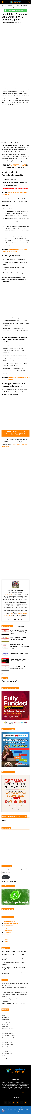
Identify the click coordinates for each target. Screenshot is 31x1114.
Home (3, 5)
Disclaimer (22, 1107)
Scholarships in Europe (10, 5)
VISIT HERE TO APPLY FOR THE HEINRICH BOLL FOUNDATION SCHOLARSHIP (15, 433)
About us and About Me (7, 1109)
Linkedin (6, 937)
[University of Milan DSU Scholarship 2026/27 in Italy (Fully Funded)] (5, 646)
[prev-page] (2, 674)
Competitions (5, 1017)
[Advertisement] (15, 39)
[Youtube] (25, 1102)
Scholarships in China (7, 1040)
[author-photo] (15, 588)
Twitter (6, 939)
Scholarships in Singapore (9, 1046)
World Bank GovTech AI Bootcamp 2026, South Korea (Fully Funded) (15, 972)
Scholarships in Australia (8, 1035)
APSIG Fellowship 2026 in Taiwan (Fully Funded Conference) (13, 963)
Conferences (5, 1019)
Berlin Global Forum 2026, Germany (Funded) (13, 1003)
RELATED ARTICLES (7, 626)
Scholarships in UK (7, 1051)
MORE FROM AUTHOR (19, 626)
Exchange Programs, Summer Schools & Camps (14, 1022)
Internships (5, 1026)
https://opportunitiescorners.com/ (15, 592)
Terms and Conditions (23, 1109)
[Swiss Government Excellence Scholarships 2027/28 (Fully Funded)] (5, 632)
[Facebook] (9, 619)
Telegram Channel (8, 925)
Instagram (6, 934)
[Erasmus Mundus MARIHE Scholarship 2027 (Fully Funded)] (5, 653)
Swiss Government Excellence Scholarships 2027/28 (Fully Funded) (18, 631)
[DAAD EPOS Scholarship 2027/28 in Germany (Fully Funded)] (5, 660)
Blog (3, 1015)
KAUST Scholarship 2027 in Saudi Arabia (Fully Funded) (15, 955)
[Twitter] (22, 619)
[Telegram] (18, 619)
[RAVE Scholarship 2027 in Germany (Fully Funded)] (5, 668)
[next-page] (5, 674)
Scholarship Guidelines (8, 1033)
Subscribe (5, 877)
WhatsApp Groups (18, 165)
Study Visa (5, 1056)
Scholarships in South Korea (9, 1049)
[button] (2, 2)
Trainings (4, 1058)
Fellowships (5, 1024)
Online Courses (6, 1031)
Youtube (6, 941)
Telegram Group (8, 928)
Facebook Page (8, 930)
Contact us (15, 1109)
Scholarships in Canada (8, 1037)
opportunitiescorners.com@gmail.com (18, 616)
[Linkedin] (15, 619)
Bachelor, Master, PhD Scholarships (11, 1013)
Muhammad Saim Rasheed (8, 22)
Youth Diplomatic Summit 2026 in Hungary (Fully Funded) (14, 958)
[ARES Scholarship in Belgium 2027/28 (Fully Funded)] (5, 639)
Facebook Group (8, 932)
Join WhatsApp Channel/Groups (12, 923)
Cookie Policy (8, 1107)
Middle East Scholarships (8, 1028)
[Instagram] (12, 619)
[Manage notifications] (3, 1110)
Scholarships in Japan (7, 1044)
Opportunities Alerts (9, 921)
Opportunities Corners (9, 594)
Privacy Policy (15, 1107)
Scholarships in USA (7, 1053)
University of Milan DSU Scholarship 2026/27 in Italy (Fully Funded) (19, 646)
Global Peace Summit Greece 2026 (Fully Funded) (14, 951)
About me (11, 613)
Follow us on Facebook (7, 909)
